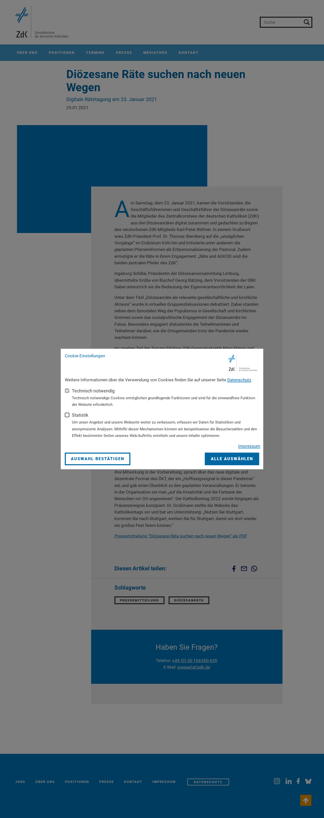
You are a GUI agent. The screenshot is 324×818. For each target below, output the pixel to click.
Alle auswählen (232, 458)
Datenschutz (239, 379)
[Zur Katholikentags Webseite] (243, 362)
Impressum (249, 446)
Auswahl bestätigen (97, 458)
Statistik (80, 415)
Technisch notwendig (93, 390)
